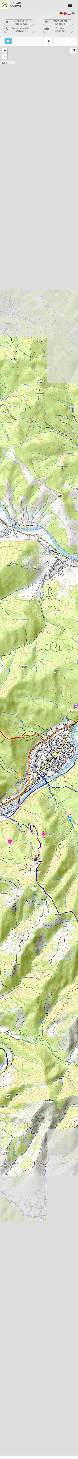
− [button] (5, 56)
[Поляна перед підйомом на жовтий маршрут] (20, 776)
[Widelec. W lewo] (35, 857)
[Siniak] (10, 841)
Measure (73, 51)
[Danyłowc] (43, 834)
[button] (64, 41)
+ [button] (5, 50)
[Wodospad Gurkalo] (70, 818)
